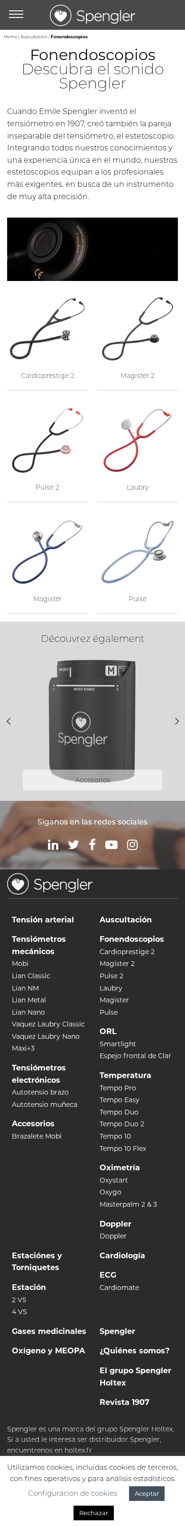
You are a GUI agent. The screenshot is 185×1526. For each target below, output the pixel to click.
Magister (114, 1000)
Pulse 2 (111, 976)
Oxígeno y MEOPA (48, 1350)
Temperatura (125, 1075)
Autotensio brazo (40, 1092)
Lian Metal (29, 1000)
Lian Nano (28, 1012)
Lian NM (25, 988)
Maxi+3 (23, 1048)
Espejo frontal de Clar (135, 1056)
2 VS (19, 1300)
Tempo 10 (115, 1136)
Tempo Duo (119, 1112)
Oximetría (120, 1167)
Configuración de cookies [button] (72, 1493)
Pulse (109, 1012)
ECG (108, 1275)
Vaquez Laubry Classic (48, 1024)
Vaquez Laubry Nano (46, 1036)
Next (177, 721)
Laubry (111, 988)
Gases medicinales (49, 1331)
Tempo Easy (119, 1100)
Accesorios (33, 1123)
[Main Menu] (16, 15)
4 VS (19, 1311)
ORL (108, 1031)
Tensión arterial (43, 919)
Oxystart (114, 1180)
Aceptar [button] (147, 1493)
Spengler (117, 1331)
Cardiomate (119, 1287)
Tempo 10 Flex (123, 1148)
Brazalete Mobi (37, 1136)
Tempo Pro (118, 1088)
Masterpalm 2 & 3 (128, 1204)
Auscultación (33, 36)
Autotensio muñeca (44, 1104)
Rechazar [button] (93, 1513)
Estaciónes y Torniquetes (37, 1261)
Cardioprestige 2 (127, 951)
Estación (29, 1287)
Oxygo (110, 1192)
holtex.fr (78, 1450)
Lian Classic (31, 976)
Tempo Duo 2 (122, 1124)
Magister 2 (117, 963)
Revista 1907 (124, 1402)
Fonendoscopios (132, 939)
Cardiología (122, 1255)
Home (10, 36)
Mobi (20, 963)
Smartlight (118, 1044)
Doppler (115, 1223)
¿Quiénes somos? (134, 1350)
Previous (8, 721)
